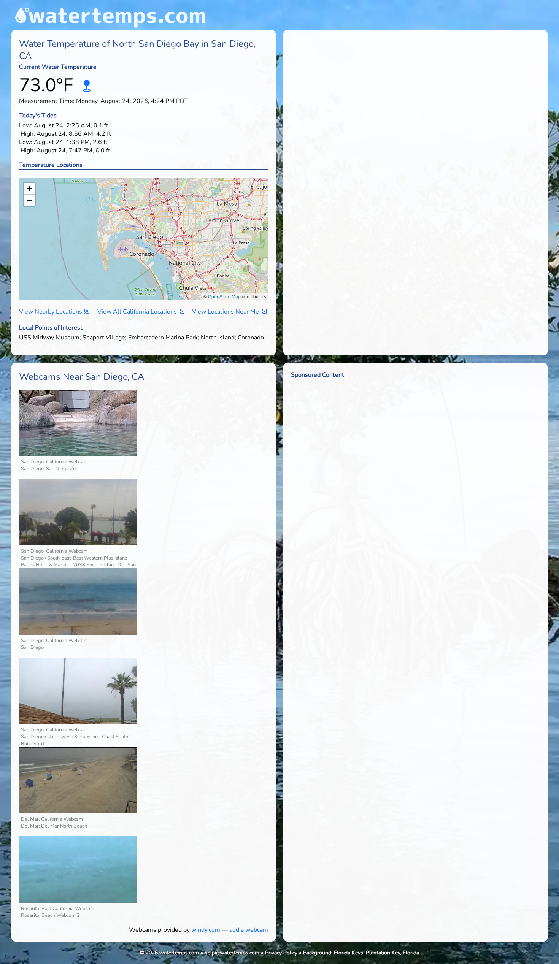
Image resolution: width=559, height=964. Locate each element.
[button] (144, 231)
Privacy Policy (281, 952)
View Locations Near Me (226, 312)
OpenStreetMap (224, 296)
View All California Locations (137, 312)
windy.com (205, 930)
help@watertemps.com (232, 952)
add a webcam (248, 930)
